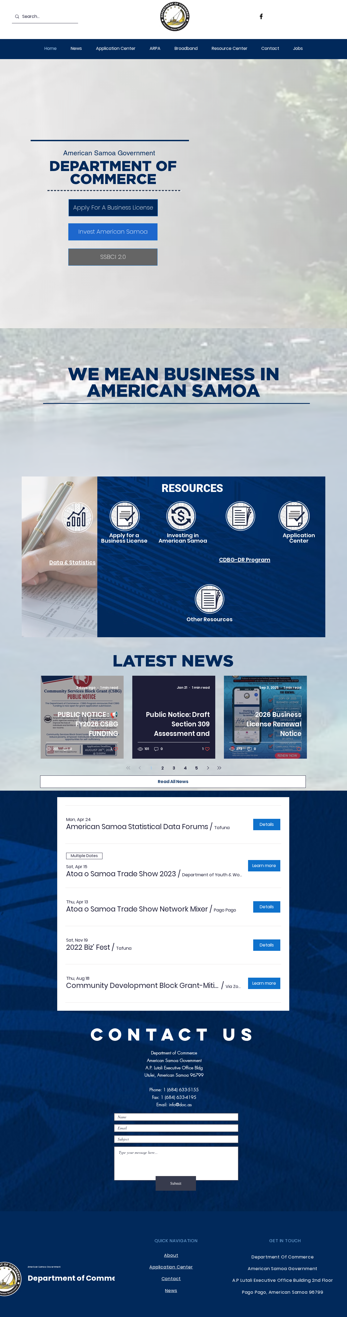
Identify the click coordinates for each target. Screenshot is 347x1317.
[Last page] (219, 768)
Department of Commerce (78, 1278)
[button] (155, 48)
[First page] (128, 768)
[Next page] (208, 768)
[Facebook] (261, 16)
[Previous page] (139, 768)
